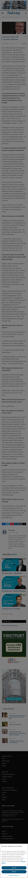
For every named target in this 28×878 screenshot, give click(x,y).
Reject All (14, 871)
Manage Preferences (14, 875)
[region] (14, 861)
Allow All (14, 867)
